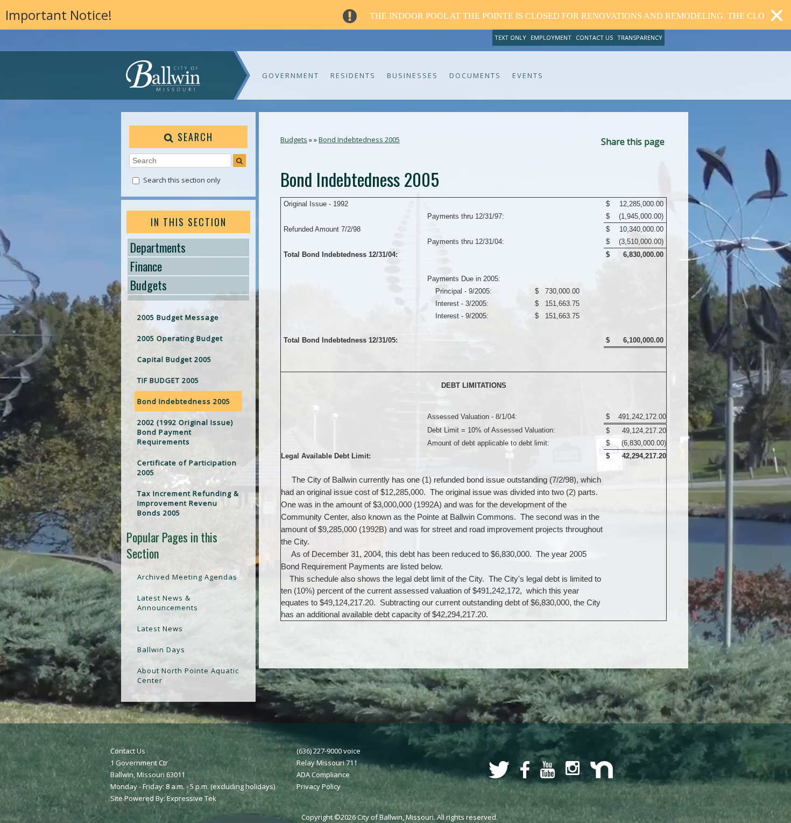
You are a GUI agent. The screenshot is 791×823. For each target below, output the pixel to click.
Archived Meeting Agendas (187, 577)
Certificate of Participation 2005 (187, 467)
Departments (158, 247)
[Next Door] (601, 775)
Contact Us (594, 37)
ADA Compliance (323, 774)
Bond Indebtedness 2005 (183, 401)
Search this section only (182, 180)
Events (527, 75)
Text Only (510, 37)
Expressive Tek (191, 798)
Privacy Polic (316, 786)
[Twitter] (499, 775)
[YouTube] (547, 775)
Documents (475, 75)
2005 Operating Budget (180, 338)
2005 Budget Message (178, 317)
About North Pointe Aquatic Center (188, 675)
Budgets (148, 285)
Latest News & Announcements (167, 602)
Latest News (160, 628)
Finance (146, 266)
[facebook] (524, 775)
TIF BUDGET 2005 (168, 380)
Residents (353, 75)
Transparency (639, 37)
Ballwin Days (161, 649)
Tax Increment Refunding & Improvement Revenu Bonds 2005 (188, 503)
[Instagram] (573, 772)
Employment (551, 37)
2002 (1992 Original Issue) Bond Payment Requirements (185, 432)
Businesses (412, 75)
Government (290, 75)
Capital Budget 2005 (174, 359)
